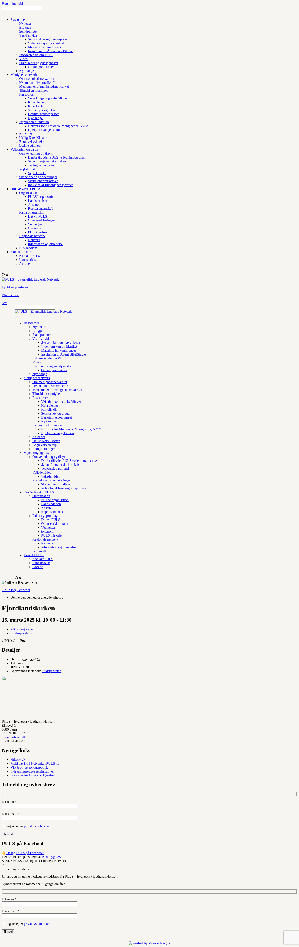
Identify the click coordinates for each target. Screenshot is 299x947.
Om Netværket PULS (26, 189)
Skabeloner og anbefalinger (38, 177)
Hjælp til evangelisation (44, 130)
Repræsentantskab (40, 208)
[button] (3, 865)
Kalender (25, 134)
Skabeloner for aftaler (43, 181)
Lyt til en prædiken (15, 287)
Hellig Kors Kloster (32, 138)
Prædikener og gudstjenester (38, 63)
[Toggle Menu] (3, 13)
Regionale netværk (32, 236)
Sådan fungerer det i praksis (47, 161)
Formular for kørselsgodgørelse (32, 775)
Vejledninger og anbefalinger (48, 98)
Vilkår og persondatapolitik (29, 767)
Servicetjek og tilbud (42, 110)
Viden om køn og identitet (46, 43)
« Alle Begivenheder (16, 590)
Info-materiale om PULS (36, 55)
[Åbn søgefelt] (5, 275)
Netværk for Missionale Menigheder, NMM (58, 126)
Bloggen (25, 27)
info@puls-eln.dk (14, 737)
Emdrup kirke (21, 633)
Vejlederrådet (28, 169)
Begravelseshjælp (31, 141)
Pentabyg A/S (51, 857)
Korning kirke (22, 629)
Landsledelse (28, 260)
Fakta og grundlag (31, 212)
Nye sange (26, 71)
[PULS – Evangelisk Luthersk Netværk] (43, 311)
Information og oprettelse (45, 244)
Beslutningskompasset (43, 114)
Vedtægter (35, 224)
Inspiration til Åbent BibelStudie (50, 51)
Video (23, 59)
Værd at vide (28, 35)
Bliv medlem (28, 248)
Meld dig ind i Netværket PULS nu (35, 763)
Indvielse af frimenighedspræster (50, 185)
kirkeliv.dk (18, 759)
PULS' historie (38, 232)
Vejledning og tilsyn (24, 149)
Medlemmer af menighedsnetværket (44, 86)
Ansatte (33, 204)
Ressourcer (18, 19)
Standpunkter (28, 31)
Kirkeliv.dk (36, 106)
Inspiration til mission (34, 122)
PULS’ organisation (41, 197)
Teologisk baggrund (42, 165)
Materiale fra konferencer (45, 47)
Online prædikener (41, 67)
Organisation (28, 193)
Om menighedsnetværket (36, 78)
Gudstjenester (51, 671)
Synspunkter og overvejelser (47, 39)
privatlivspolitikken (37, 826)
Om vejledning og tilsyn (36, 153)
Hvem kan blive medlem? (37, 82)
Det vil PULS (37, 216)
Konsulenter (36, 102)
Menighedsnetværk (24, 75)
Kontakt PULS (21, 252)
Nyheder (25, 23)
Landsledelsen (38, 200)
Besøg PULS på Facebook (25, 853)
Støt (4, 303)
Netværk (34, 240)
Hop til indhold (12, 3)
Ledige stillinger (30, 145)
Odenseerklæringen (41, 220)
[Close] (3, 272)
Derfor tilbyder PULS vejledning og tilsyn (57, 157)
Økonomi (34, 228)
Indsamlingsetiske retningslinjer (32, 771)
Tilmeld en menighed (33, 90)
